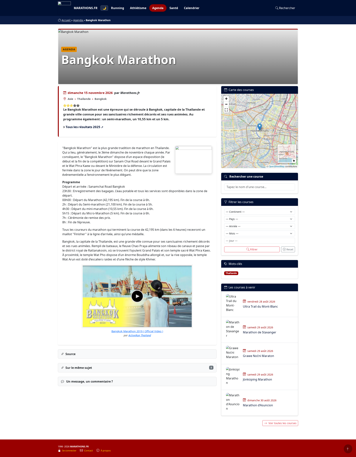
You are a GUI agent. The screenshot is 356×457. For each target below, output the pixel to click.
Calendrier (191, 8)
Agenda (158, 8)
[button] (259, 127)
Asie (70, 99)
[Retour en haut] (348, 448)
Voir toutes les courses (282, 423)
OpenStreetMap (277, 166)
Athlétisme (138, 8)
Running (117, 8)
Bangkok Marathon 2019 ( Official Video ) (137, 331)
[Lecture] (137, 296)
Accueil (66, 20)
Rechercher (287, 8)
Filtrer (254, 249)
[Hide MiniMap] (293, 160)
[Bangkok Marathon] (193, 160)
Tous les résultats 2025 (83, 127)
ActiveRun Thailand (139, 335)
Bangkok (101, 99)
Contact (88, 450)
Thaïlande (84, 99)
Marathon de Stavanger (259, 332)
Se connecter (69, 450)
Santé (173, 8)
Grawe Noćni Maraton (258, 356)
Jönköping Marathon (257, 379)
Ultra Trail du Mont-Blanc (260, 306)
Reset (289, 249)
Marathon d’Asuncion (258, 405)
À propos (106, 450)
